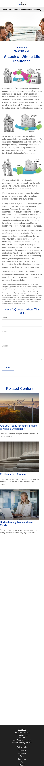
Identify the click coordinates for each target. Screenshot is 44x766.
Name (4, 317)
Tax (22, 762)
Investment (22, 753)
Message (5, 345)
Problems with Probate (13, 474)
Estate (22, 756)
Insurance (22, 759)
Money (22, 765)
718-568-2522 (24, 732)
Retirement (22, 750)
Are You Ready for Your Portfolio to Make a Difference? (18, 427)
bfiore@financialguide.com (22, 742)
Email (4, 331)
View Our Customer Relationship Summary (22, 9)
